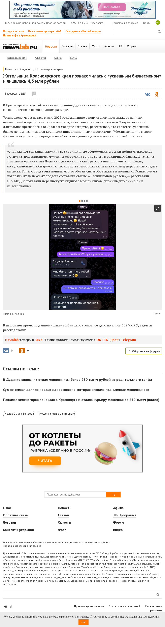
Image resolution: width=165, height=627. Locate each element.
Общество (25, 69)
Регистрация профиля (125, 23)
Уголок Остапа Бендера (19, 413)
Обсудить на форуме (146, 351)
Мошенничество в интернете (57, 413)
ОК (98, 339)
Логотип (9, 522)
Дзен (114, 339)
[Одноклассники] (10, 606)
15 (34, 93)
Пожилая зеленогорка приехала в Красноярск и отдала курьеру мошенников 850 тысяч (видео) (81, 399)
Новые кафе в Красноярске (19, 35)
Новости (10, 69)
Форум (118, 522)
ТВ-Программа (124, 515)
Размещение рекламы (153, 608)
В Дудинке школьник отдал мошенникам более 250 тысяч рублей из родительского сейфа (77, 379)
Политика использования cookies (22, 545)
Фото (62, 530)
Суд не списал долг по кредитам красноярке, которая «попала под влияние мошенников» (76, 389)
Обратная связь (15, 515)
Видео (118, 530)
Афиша (118, 508)
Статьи (63, 515)
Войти (146, 23)
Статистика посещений (124, 606)
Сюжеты (64, 522)
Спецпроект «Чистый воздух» (83, 31)
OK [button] (83, 622)
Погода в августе (13, 31)
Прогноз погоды (56, 23)
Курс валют (96, 23)
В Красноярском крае (49, 69)
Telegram (128, 339)
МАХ (39, 339)
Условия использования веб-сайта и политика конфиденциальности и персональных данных (56, 542)
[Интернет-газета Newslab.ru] (20, 46)
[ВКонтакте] (5, 606)
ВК (105, 339)
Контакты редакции (18, 530)
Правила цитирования (89, 606)
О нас (7, 508)
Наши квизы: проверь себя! (44, 31)
